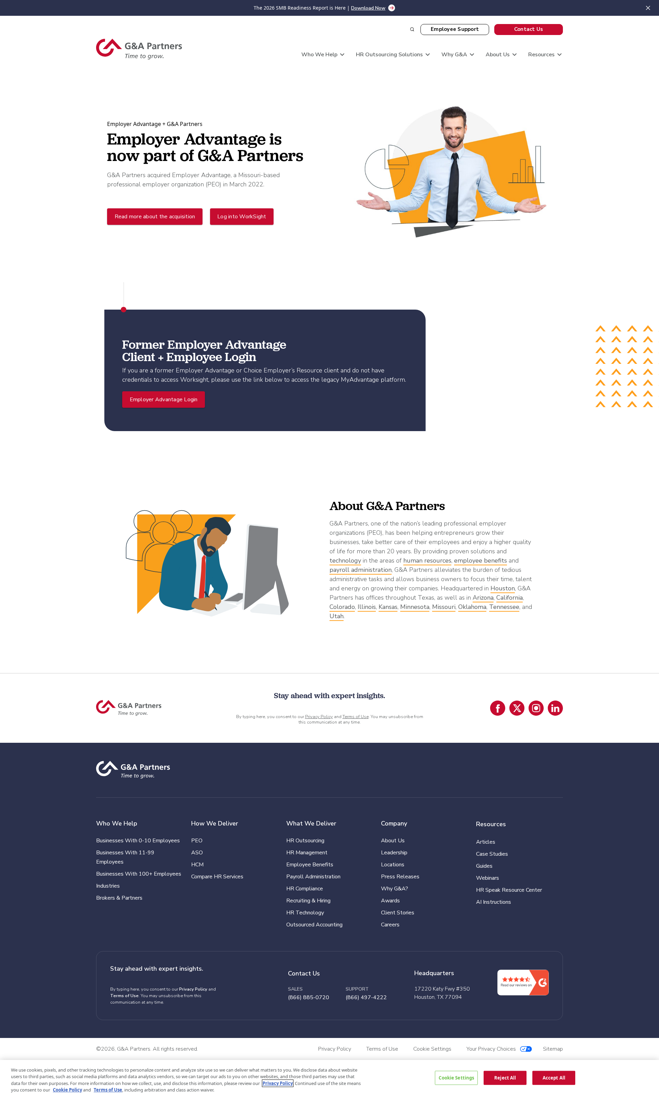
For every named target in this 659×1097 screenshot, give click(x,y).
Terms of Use (356, 717)
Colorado (342, 607)
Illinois (367, 607)
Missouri (443, 607)
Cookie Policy (67, 1090)
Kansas (388, 607)
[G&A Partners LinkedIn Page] (555, 708)
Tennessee (504, 607)
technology (345, 560)
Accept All (554, 1077)
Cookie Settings (456, 1077)
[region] (329, 1078)
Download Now (368, 8)
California (509, 597)
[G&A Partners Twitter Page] (516, 708)
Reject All (505, 1077)
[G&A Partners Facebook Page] (497, 708)
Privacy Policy (319, 717)
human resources (427, 560)
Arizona (483, 597)
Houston (502, 588)
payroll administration (361, 570)
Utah (337, 616)
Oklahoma (472, 607)
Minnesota (414, 607)
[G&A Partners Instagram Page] (536, 708)
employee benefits (480, 560)
